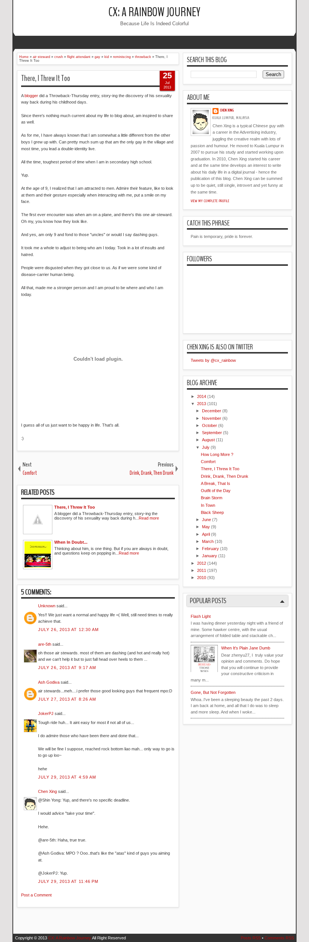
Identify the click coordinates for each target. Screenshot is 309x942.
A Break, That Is (215, 483)
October (209, 425)
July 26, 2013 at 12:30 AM (68, 629)
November (211, 418)
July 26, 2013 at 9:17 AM (67, 667)
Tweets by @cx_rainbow (213, 360)
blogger (31, 95)
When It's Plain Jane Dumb (245, 648)
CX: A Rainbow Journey (154, 12)
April (206, 534)
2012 (201, 563)
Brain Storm (211, 497)
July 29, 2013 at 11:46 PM (68, 881)
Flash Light (201, 616)
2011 (201, 570)
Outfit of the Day (216, 490)
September (212, 432)
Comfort (208, 461)
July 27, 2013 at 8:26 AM (67, 699)
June (206, 519)
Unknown (46, 606)
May (206, 526)
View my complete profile (210, 201)
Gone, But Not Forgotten (213, 692)
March (208, 541)
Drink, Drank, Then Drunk (224, 476)
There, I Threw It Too (45, 78)
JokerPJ (46, 713)
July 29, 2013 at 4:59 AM (67, 777)
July (206, 447)
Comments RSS (279, 938)
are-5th (44, 644)
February (210, 548)
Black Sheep (212, 512)
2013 (201, 403)
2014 (201, 396)
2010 (201, 577)
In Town (208, 505)
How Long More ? (217, 454)
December (211, 411)
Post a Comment (36, 895)
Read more (149, 518)
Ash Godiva (49, 682)
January (209, 555)
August (208, 439)
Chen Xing (47, 791)
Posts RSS (251, 938)
